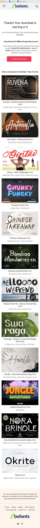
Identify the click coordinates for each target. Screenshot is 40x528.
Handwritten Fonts (14, 142)
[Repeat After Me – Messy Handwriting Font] (20, 289)
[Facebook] (22, 524)
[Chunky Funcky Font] (20, 190)
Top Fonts (31, 510)
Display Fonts (8, 107)
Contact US (22, 510)
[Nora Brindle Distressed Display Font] (20, 425)
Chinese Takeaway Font (20, 238)
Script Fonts (21, 377)
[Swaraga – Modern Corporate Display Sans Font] (20, 324)
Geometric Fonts (19, 478)
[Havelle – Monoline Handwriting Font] (20, 360)
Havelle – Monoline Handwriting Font (20, 374)
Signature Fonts (31, 377)
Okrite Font (20, 475)
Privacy (13, 507)
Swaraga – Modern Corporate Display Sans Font (20, 340)
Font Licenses (30, 507)
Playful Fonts (25, 208)
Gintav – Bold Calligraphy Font (20, 172)
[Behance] (18, 524)
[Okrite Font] (20, 460)
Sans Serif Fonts (21, 344)
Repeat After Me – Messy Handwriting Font (20, 305)
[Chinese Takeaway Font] (20, 223)
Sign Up (12, 1)
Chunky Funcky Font (20, 205)
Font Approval (11, 510)
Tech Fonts (31, 344)
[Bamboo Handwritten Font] (20, 256)
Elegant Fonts (18, 107)
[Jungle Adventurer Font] (20, 392)
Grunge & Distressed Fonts (22, 443)
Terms (7, 507)
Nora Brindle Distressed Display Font (20, 440)
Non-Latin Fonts (27, 241)
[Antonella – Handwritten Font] (20, 125)
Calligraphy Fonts (8, 175)
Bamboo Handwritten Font (20, 271)
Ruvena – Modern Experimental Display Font (20, 103)
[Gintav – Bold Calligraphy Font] (20, 158)
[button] (37, 7)
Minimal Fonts (27, 142)
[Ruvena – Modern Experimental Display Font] (20, 87)
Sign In (4, 1)
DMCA (20, 507)
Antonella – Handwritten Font (20, 139)
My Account (22, 1)
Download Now (19, 59)
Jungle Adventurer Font (20, 407)
